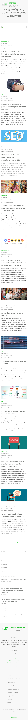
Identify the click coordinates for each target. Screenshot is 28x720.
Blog (8, 672)
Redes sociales (11, 305)
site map (4, 608)
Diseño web (4, 43)
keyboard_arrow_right (26, 543)
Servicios (9, 675)
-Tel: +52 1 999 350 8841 (14, 661)
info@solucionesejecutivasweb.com (14, 663)
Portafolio (9, 699)
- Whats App (14, 659)
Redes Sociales (11, 682)
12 (5, 544)
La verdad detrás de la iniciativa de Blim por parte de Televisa (13, 54)
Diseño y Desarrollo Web (14, 679)
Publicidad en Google (13, 689)
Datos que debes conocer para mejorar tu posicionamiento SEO (12, 157)
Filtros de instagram (13, 692)
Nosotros (9, 702)
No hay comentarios (6, 45)
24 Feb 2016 (4, 401)
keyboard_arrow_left (2, 543)
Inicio (8, 669)
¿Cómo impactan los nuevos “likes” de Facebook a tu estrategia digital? (13, 262)
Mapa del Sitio (14, 717)
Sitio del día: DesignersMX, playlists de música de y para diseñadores (13, 463)
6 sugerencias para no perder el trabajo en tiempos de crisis (13, 106)
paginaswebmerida (8, 48)
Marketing (4, 305)
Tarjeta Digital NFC (12, 696)
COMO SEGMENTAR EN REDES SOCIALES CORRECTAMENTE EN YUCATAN (12, 590)
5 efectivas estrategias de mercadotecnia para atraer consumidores (13, 208)
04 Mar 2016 (5, 41)
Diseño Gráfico (11, 685)
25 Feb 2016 (4, 351)
